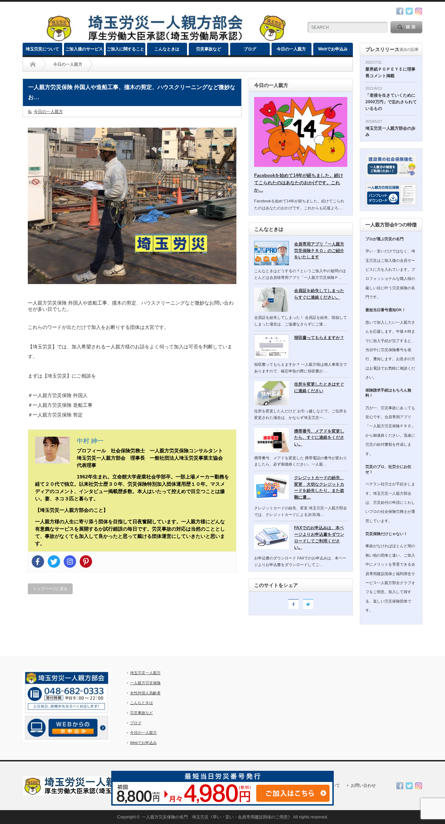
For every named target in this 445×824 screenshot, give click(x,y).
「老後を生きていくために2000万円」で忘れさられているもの (391, 102)
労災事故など (208, 49)
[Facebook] (38, 561)
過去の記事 (409, 49)
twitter (409, 11)
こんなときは (166, 49)
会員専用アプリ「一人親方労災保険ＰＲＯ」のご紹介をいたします (319, 250)
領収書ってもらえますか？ (319, 337)
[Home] (33, 64)
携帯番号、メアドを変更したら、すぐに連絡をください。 (319, 437)
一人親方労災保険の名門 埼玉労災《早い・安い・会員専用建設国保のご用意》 (217, 817)
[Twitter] (54, 561)
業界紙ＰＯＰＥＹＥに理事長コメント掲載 (390, 72)
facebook (400, 11)
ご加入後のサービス (84, 49)
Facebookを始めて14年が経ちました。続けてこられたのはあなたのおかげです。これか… (298, 183)
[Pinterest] (86, 561)
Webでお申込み (333, 49)
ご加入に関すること (125, 49)
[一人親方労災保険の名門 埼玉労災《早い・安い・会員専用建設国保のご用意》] (165, 40)
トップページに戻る (50, 589)
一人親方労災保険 (145, 683)
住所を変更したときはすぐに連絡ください (319, 387)
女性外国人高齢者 (145, 693)
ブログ (250, 49)
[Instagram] (70, 561)
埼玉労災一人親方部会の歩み (390, 131)
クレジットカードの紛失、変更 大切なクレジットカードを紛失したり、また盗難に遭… (319, 487)
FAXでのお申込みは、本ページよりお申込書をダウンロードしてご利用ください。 (319, 537)
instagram (418, 11)
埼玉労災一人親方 (145, 673)
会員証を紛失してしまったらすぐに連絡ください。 (319, 294)
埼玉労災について (42, 49)
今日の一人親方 (291, 49)
